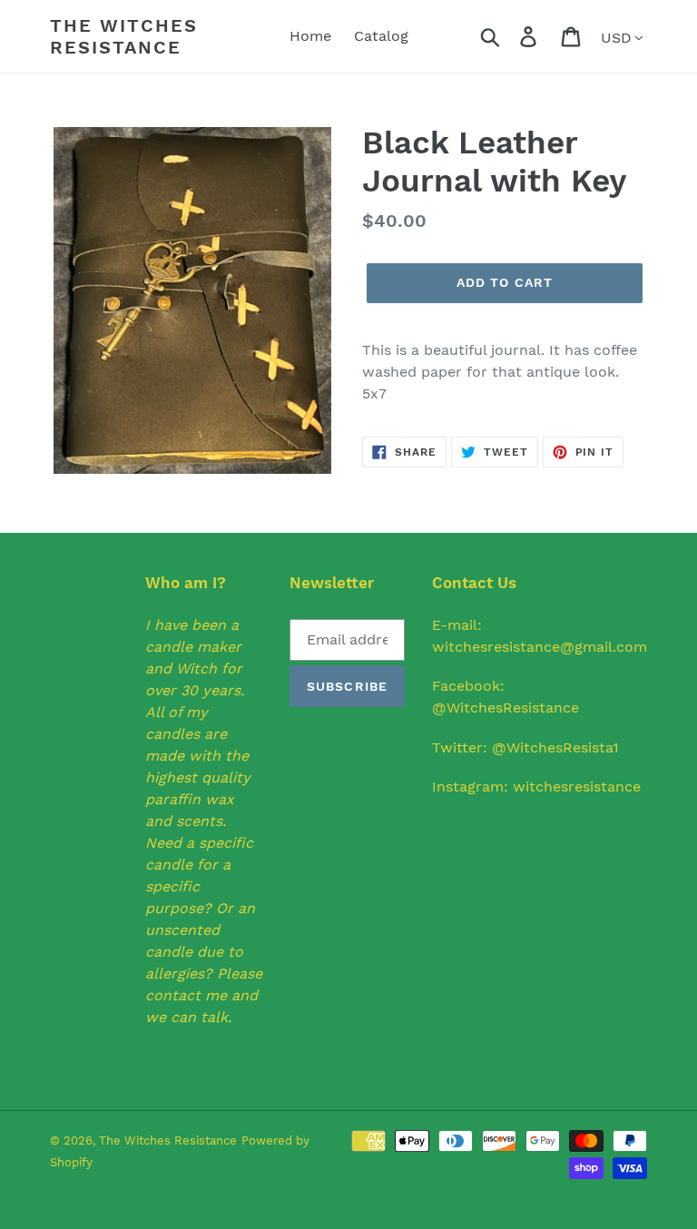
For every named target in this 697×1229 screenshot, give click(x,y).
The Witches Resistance (124, 36)
